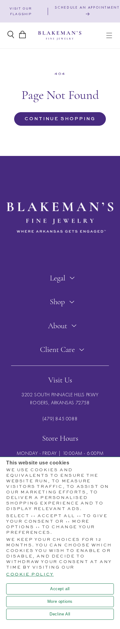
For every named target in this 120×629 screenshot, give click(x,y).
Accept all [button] (60, 588)
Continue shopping (60, 118)
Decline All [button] (60, 614)
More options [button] (60, 601)
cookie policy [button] (30, 574)
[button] (109, 35)
